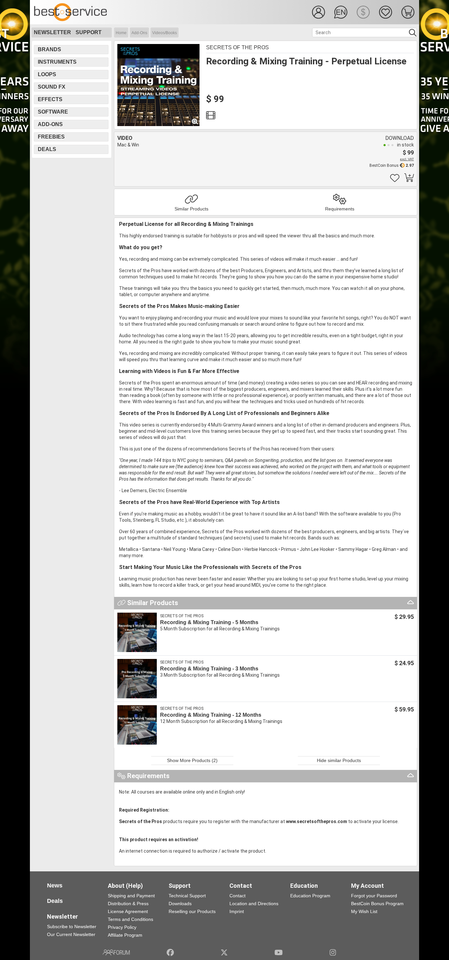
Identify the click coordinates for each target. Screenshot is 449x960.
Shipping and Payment (131, 895)
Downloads (180, 903)
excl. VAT (407, 159)
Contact (237, 895)
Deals (47, 149)
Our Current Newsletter (71, 934)
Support (89, 32)
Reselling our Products (192, 911)
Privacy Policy (122, 927)
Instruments (57, 62)
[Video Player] (210, 117)
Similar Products (191, 208)
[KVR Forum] (116, 952)
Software (53, 112)
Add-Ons (139, 33)
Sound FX (51, 87)
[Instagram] (333, 952)
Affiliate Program (125, 935)
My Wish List (364, 911)
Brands (49, 49)
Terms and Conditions (130, 919)
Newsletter (52, 32)
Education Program (310, 895)
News (54, 885)
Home (121, 33)
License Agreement (128, 911)
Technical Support (187, 895)
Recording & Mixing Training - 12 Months (210, 715)
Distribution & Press (128, 903)
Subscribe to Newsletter (71, 926)
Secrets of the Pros (237, 47)
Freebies (51, 137)
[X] (224, 952)
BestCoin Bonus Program (377, 903)
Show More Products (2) (192, 760)
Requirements (339, 208)
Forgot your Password (374, 895)
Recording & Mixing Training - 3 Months (209, 668)
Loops (47, 74)
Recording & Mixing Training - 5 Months (209, 622)
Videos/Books (164, 33)
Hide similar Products (339, 760)
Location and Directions (253, 903)
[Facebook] (170, 952)
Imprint (236, 911)
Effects (50, 99)
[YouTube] (278, 952)
